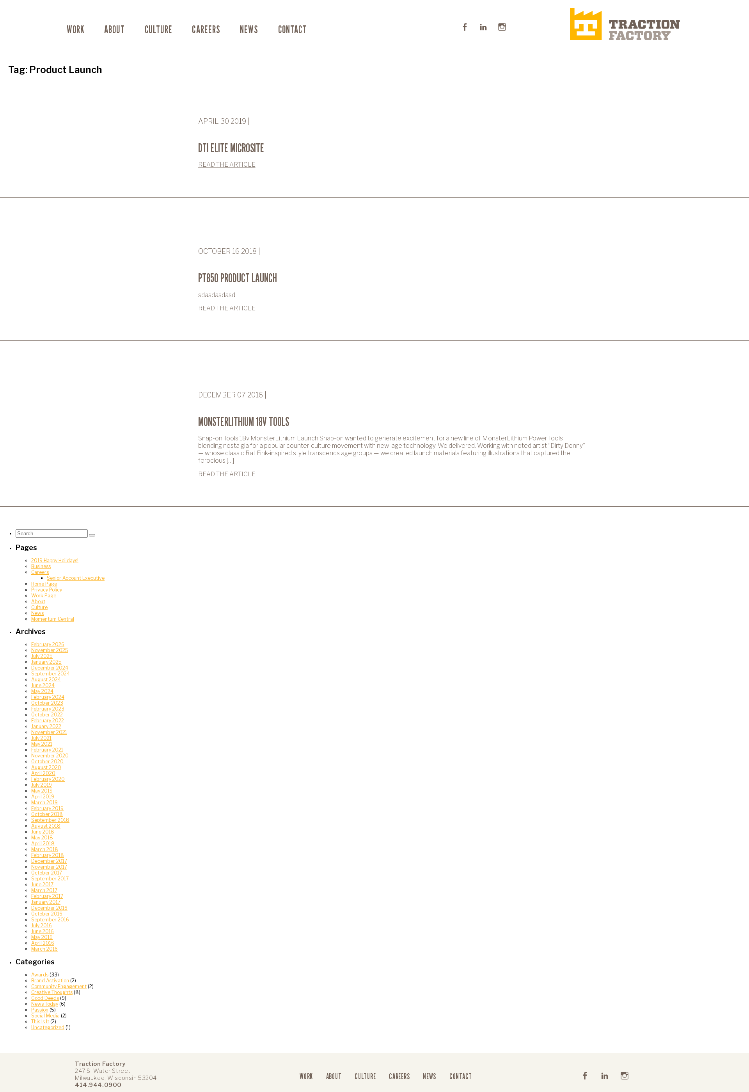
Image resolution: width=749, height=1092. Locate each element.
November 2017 (49, 867)
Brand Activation (50, 980)
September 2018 (50, 820)
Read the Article (227, 164)
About (114, 29)
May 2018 (42, 838)
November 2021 (49, 732)
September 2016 (50, 920)
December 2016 (49, 908)
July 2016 (41, 925)
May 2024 (42, 691)
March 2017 (44, 890)
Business (41, 566)
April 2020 (43, 773)
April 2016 (42, 943)
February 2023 (47, 709)
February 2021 (47, 750)
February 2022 (47, 720)
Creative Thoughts (52, 992)
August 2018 (45, 826)
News (249, 29)
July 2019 (41, 785)
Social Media (45, 1016)
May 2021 (41, 744)
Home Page (44, 584)
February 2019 (47, 808)
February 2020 (48, 779)
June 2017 (42, 884)
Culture (158, 29)
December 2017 (49, 861)
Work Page (43, 596)
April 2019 (42, 797)
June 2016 (42, 931)
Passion (39, 1010)
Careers (206, 29)
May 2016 (42, 937)
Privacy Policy (46, 590)
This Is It (40, 1021)
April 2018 (43, 843)
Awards (39, 975)
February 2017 (47, 896)
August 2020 (46, 767)
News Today (44, 1004)
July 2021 (41, 738)
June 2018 (42, 832)
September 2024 (50, 674)
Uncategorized (47, 1027)
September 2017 (50, 879)
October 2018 (47, 814)
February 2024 (47, 697)
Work (75, 29)
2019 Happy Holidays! (54, 560)
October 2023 (47, 703)
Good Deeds (45, 998)
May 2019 (42, 791)
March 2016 (44, 949)
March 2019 (44, 802)
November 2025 (49, 650)
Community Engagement (59, 986)
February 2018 (47, 855)
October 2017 (46, 873)
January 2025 (46, 662)
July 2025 (42, 656)
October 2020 (47, 761)
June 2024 (43, 685)
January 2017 (45, 902)
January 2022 (46, 726)
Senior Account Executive (76, 578)
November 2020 (50, 756)
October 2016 (46, 914)
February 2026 (47, 644)
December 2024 (49, 668)
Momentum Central (52, 619)
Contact (292, 29)
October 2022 (47, 715)
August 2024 (46, 679)
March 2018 (44, 849)
